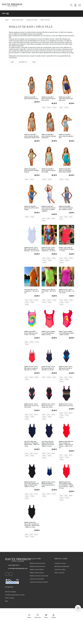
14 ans (49, 260)
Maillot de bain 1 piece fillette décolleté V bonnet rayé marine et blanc (48, 484)
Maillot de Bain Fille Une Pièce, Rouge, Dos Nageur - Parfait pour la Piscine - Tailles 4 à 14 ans (66, 444)
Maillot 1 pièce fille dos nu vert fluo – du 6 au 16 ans (49, 291)
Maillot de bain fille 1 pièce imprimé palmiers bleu (66, 136)
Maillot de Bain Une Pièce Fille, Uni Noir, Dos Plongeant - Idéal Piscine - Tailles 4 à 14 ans (31, 525)
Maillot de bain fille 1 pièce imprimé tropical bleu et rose (48, 98)
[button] (41, 13)
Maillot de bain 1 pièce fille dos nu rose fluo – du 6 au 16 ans (66, 291)
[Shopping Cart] (78, 608)
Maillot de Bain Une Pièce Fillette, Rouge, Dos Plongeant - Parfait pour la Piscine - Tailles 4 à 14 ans (66, 485)
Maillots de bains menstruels (39, 576)
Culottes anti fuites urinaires (39, 582)
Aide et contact (59, 572)
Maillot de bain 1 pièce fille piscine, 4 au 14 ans (66, 404)
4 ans (48, 218)
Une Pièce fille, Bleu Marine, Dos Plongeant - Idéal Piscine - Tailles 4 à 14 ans (31, 444)
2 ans (43, 218)
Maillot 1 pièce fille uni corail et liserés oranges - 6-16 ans (66, 249)
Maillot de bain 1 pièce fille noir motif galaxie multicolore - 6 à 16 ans (48, 249)
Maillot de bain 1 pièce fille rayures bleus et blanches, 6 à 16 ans (48, 368)
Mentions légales (10, 592)
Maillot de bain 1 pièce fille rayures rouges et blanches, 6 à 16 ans (31, 368)
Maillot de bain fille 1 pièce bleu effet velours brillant (31, 208)
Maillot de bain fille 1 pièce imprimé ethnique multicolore (49, 136)
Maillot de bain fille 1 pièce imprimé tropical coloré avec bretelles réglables (48, 209)
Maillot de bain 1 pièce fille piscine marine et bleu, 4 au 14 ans (65, 368)
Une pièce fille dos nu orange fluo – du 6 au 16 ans (31, 291)
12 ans (54, 107)
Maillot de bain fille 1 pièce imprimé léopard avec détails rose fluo (66, 208)
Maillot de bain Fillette (37, 569)
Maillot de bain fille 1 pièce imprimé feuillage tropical (31, 170)
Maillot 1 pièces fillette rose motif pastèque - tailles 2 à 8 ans (48, 333)
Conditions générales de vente (14, 595)
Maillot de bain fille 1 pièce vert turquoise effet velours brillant (65, 170)
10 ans (49, 107)
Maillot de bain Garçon (37, 572)
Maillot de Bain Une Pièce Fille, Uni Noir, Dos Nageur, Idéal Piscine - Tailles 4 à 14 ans (31, 484)
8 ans (43, 107)
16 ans (44, 262)
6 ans (53, 218)
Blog (6, 601)
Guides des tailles (59, 569)
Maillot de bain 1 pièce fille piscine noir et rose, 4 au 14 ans (31, 405)
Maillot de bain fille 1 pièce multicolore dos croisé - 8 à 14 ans (31, 333)
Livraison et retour (60, 563)
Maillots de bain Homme (37, 566)
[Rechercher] (71, 5)
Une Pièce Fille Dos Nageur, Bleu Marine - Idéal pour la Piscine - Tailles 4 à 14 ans (48, 444)
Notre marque (9, 598)
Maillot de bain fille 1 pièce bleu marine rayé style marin (66, 98)
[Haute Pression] (12, 5)
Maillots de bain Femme (37, 563)
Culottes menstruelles (37, 579)
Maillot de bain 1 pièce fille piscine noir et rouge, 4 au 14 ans (48, 405)
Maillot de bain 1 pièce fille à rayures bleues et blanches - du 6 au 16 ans (31, 249)
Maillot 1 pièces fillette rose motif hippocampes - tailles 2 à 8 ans (66, 333)
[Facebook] (6, 574)
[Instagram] (10, 574)
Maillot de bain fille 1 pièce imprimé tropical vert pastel (48, 170)
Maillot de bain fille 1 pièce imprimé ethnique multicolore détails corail (31, 136)
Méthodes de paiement (61, 566)
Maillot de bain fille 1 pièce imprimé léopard (31, 97)
